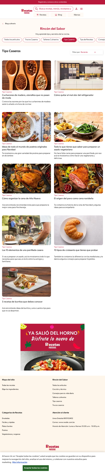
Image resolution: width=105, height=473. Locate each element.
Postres (5, 430)
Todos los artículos (12, 40)
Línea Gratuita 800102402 (62, 418)
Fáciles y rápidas (8, 422)
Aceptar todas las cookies (35, 468)
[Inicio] (27, 11)
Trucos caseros (58, 405)
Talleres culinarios (59, 397)
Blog (60, 15)
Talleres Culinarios (51, 40)
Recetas (43, 15)
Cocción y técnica (59, 389)
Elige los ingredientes (10, 389)
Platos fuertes (7, 426)
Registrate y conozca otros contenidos (52, 2)
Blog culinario (10, 24)
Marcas (77, 15)
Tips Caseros (69, 40)
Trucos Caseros (31, 40)
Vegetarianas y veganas (11, 434)
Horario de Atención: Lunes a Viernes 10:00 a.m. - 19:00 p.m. (76, 426)
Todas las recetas (8, 385)
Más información (19, 462)
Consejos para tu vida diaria (63, 393)
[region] (52, 462)
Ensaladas (6, 418)
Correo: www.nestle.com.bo (63, 422)
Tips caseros (57, 401)
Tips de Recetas (86, 40)
